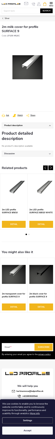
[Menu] (51, 4)
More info (35, 413)
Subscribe (43, 347)
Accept (27, 430)
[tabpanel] (14, 202)
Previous (45, 167)
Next (50, 167)
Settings (27, 420)
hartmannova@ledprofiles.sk (29, 391)
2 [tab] (29, 234)
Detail (13, 224)
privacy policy (44, 354)
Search (46, 10)
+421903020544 (30, 396)
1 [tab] (26, 234)
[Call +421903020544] (33, 4)
